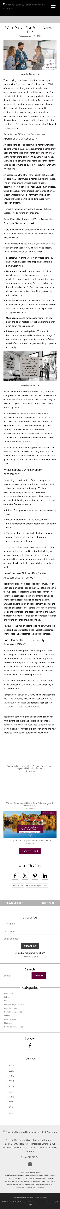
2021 (11, 1091)
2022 (11, 1086)
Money (6, 1015)
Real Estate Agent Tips (13, 1012)
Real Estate (18, 885)
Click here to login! (30, 956)
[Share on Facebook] (15, 876)
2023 (11, 1081)
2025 (11, 1070)
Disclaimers (47, 1202)
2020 (11, 1096)
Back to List (29, 851)
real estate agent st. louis (37, 885)
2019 (11, 1102)
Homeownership (10, 1008)
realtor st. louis (10, 1019)
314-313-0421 (34, 1157)
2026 (11, 1065)
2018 (11, 1107)
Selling (6, 997)
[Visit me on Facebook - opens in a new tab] (30, 1045)
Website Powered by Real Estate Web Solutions (30, 1197)
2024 (11, 1075)
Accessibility (31, 1187)
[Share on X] (25, 876)
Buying (6, 1001)
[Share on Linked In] (45, 876)
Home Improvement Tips (13, 1027)
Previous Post (14, 903)
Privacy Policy (19, 1187)
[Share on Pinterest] (35, 876)
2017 (11, 1112)
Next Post (48, 903)
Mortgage (8, 1023)
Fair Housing (41, 1187)
